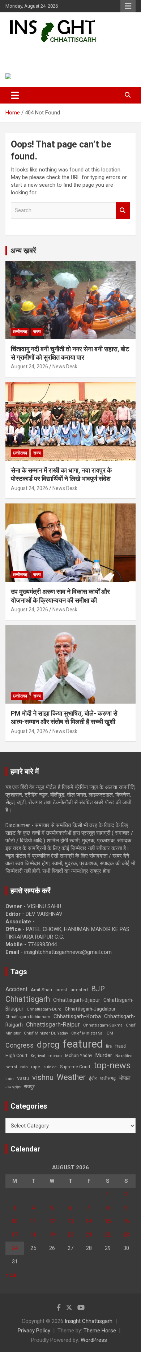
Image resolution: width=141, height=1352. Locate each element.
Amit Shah (41, 989)
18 (33, 1234)
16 (126, 1221)
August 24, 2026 (29, 366)
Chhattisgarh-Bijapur (76, 1000)
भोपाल (125, 1078)
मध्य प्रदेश (13, 1087)
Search (123, 210)
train (9, 1078)
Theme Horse (100, 1330)
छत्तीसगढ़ (20, 331)
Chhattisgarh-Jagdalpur (90, 1009)
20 (70, 1234)
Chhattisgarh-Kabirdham (27, 1017)
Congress (19, 1045)
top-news (112, 1065)
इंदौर (93, 1078)
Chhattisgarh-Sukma (103, 1025)
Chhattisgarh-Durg (44, 1009)
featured (83, 1044)
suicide (50, 1067)
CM (110, 1033)
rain (24, 1066)
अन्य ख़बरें (23, 250)
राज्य (37, 331)
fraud (120, 1046)
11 (33, 1221)
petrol (11, 1067)
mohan (55, 1055)
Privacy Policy (34, 1330)
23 (126, 1234)
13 (70, 1221)
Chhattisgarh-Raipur (53, 1024)
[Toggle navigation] (15, 95)
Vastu (23, 1078)
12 (52, 1221)
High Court (16, 1055)
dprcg (48, 1045)
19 (52, 1234)
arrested (79, 989)
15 (108, 1221)
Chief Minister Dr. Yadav (46, 1033)
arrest (61, 989)
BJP (98, 988)
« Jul (10, 1275)
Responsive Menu (128, 6)
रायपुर (29, 1086)
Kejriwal (38, 1055)
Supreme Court (75, 1066)
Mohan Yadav (78, 1055)
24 (15, 1248)
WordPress (94, 1340)
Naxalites (123, 1055)
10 (15, 1221)
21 (89, 1234)
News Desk (64, 366)
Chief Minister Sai (87, 1033)
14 (89, 1221)
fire (109, 1046)
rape (35, 1066)
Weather (71, 1077)
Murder (103, 1055)
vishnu (43, 1077)
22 (108, 1234)
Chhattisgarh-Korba (77, 1016)
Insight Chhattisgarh (56, 52)
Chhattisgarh (27, 999)
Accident (16, 989)
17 (15, 1234)
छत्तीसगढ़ (108, 1078)
